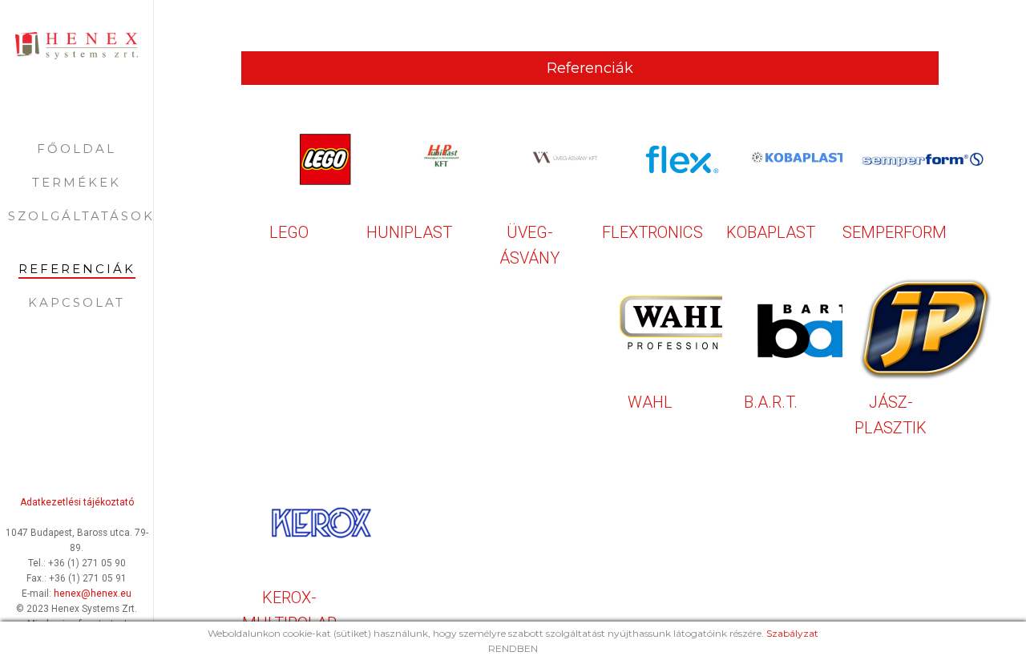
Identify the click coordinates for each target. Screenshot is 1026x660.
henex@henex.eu (92, 593)
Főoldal (76, 148)
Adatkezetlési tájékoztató (77, 502)
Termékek (76, 182)
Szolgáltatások (81, 215)
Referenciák (76, 268)
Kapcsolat (76, 302)
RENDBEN (513, 648)
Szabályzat (792, 633)
